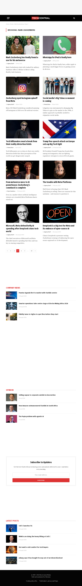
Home (7, 24)
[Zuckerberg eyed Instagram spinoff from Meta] (22, 86)
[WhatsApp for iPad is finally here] (59, 45)
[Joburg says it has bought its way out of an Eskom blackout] (11, 560)
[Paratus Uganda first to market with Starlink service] (11, 295)
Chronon (47, 577)
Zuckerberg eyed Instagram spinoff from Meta (21, 99)
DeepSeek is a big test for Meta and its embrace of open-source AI (58, 227)
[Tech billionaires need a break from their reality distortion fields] (22, 129)
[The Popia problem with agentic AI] (11, 419)
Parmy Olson (47, 104)
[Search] (74, 18)
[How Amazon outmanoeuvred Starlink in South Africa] (11, 408)
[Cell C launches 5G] (11, 528)
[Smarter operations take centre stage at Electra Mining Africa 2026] (11, 306)
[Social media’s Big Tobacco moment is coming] (59, 86)
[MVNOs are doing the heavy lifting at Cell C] (11, 539)
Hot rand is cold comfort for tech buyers (33, 547)
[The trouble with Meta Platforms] (59, 170)
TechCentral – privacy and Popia (48, 581)
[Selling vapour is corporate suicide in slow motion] (11, 397)
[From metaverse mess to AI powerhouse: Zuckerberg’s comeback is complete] (22, 170)
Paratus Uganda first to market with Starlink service (38, 293)
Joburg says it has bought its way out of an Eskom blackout (41, 558)
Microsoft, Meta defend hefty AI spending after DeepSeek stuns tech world (22, 228)
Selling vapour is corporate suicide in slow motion (37, 395)
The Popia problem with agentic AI (31, 416)
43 (31, 251)
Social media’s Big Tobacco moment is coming (59, 99)
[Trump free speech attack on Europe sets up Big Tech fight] (59, 129)
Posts (12, 24)
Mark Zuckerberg (19, 24)
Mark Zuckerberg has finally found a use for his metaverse (22, 59)
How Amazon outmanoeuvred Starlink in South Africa (38, 406)
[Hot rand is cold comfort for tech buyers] (11, 549)
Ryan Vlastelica (11, 191)
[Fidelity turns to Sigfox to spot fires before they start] (11, 316)
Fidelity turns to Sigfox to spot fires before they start (38, 314)
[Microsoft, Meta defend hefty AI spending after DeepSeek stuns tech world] (22, 213)
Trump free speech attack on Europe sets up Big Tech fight (59, 143)
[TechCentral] (41, 18)
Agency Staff (10, 63)
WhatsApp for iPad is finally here (57, 57)
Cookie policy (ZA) (31, 581)
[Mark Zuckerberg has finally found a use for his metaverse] (22, 45)
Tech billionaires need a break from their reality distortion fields (21, 143)
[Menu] (8, 18)
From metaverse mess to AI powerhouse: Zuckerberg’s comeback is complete (18, 185)
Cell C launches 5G (25, 526)
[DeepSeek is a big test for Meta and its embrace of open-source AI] (59, 213)
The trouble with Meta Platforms (57, 182)
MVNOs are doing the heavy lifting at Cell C (34, 536)
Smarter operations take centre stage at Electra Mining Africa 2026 (43, 303)
